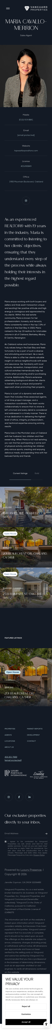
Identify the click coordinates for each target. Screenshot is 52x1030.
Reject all (26, 1006)
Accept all (26, 1022)
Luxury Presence (31, 870)
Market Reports (34, 729)
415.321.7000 (11, 756)
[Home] (35, 8)
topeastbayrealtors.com (26, 150)
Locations (10, 741)
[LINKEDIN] (29, 797)
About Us (9, 747)
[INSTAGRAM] (26, 201)
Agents (8, 735)
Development (33, 735)
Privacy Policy (38, 855)
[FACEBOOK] (19, 797)
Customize (26, 1014)
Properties (10, 729)
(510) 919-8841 (26, 119)
